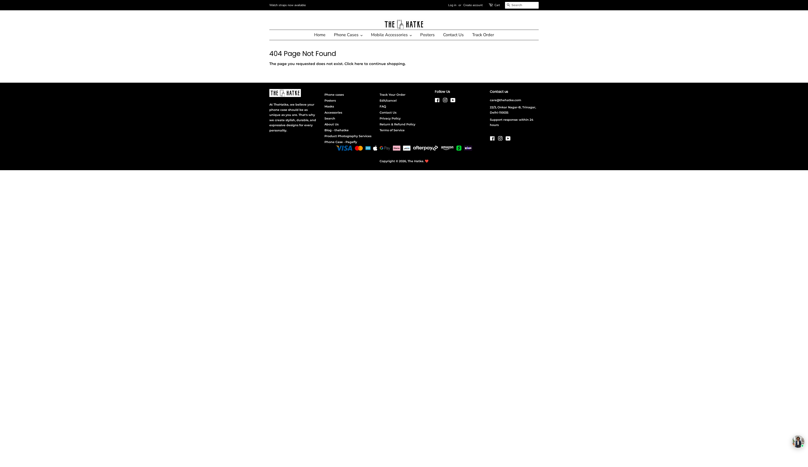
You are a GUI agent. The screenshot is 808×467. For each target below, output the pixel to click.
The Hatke (415, 161)
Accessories (333, 112)
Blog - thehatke (336, 130)
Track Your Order (392, 95)
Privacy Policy (390, 118)
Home (320, 35)
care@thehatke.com (505, 100)
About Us (331, 124)
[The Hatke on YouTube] (453, 101)
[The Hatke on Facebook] (437, 101)
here (359, 64)
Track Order (483, 35)
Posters (427, 35)
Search (329, 118)
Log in (452, 5)
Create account (473, 5)
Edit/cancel (388, 100)
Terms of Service (392, 130)
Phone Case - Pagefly (340, 142)
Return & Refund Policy (397, 124)
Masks (329, 106)
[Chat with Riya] (798, 441)
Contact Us (453, 35)
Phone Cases (347, 35)
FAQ (383, 106)
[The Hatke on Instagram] (445, 101)
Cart (497, 5)
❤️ (427, 161)
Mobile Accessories (390, 35)
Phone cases (334, 95)
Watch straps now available (287, 5)
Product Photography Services (347, 136)
